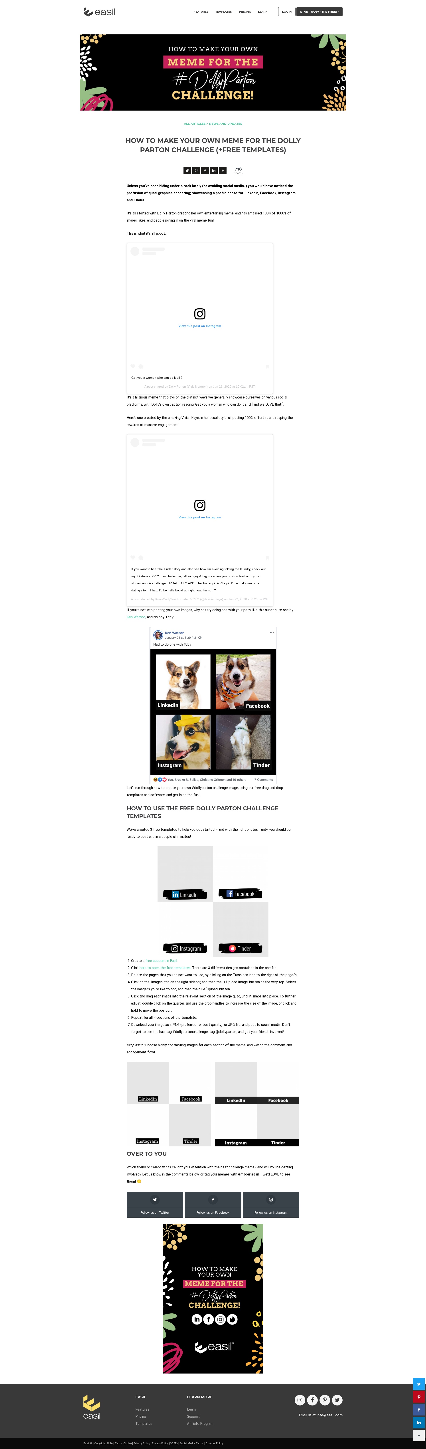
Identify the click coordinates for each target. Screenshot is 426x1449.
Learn (263, 11)
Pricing (245, 11)
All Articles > (196, 123)
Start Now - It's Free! (319, 11)
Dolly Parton (177, 386)
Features (142, 1409)
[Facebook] (205, 170)
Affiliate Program (200, 1423)
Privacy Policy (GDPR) (165, 1443)
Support (193, 1416)
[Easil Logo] (100, 12)
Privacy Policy (142, 1443)
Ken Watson (136, 617)
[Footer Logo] (91, 1407)
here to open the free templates (165, 968)
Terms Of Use (123, 1443)
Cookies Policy (214, 1443)
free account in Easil (161, 961)
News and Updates (225, 123)
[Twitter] (187, 170)
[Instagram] (300, 1400)
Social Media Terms (192, 1443)
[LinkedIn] (214, 170)
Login (287, 11)
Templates (143, 1423)
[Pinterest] (196, 170)
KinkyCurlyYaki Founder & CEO (177, 599)
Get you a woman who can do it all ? (156, 377)
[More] (223, 170)
